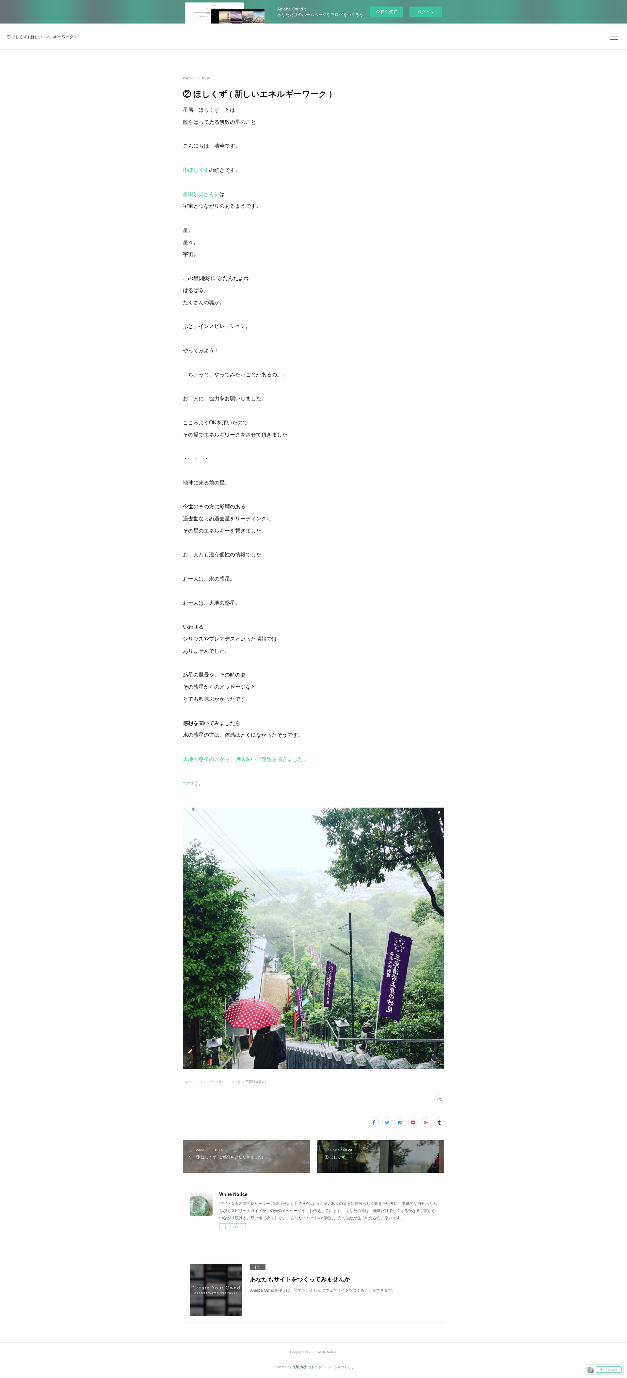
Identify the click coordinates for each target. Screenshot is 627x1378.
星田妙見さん (198, 194)
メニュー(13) (234, 1081)
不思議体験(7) (256, 1081)
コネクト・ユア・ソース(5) (203, 1081)
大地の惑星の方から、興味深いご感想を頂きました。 (245, 759)
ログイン (425, 11)
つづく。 (193, 783)
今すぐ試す (386, 11)
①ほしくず (196, 169)
